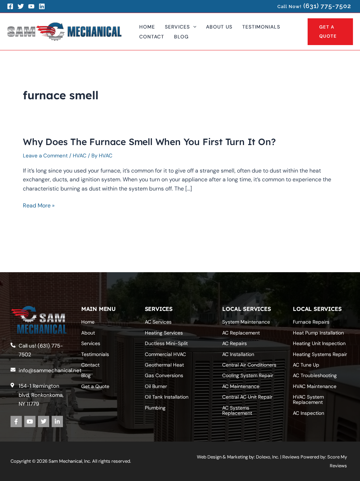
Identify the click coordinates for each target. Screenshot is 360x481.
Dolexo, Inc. (267, 457)
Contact (90, 365)
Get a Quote (95, 386)
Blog (86, 375)
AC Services (158, 322)
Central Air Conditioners (249, 365)
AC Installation (238, 354)
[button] (193, 27)
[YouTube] (31, 6)
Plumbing (155, 408)
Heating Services (164, 333)
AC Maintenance (240, 386)
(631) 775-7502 (327, 6)
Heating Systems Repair (320, 354)
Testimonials (95, 354)
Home (88, 322)
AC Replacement (241, 333)
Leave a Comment (45, 155)
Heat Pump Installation (318, 333)
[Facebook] (10, 6)
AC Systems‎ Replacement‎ (237, 410)
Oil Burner (156, 386)
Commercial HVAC (165, 354)
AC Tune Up (306, 365)
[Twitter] (21, 6)
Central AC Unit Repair (247, 397)
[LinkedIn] (42, 6)
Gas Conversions (164, 375)
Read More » (38, 205)
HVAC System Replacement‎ (308, 399)
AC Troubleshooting (315, 375)
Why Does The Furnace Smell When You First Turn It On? (149, 142)
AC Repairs (234, 343)
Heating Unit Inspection (319, 343)
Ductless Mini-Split (166, 343)
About (88, 333)
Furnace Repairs (311, 322)
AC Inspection (308, 413)
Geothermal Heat (164, 365)
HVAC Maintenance (314, 386)
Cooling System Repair (247, 375)
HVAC (79, 155)
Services (90, 343)
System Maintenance (246, 322)
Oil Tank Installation (166, 397)
